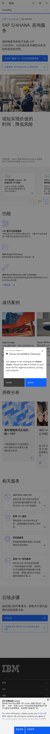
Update (30, 382)
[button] (48, 700)
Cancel (9, 382)
